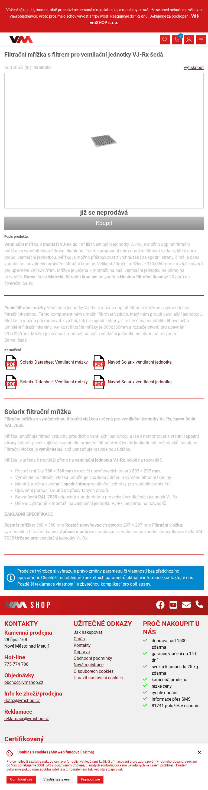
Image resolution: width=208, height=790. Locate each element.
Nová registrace (88, 664)
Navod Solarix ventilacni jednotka (140, 362)
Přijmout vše (90, 779)
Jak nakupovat (88, 632)
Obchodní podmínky (93, 658)
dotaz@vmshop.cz (22, 700)
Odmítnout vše (21, 779)
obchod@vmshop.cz (23, 682)
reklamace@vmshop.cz (26, 718)
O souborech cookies (93, 671)
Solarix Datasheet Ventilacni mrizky (54, 362)
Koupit (104, 223)
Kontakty (82, 645)
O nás (79, 638)
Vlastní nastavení (56, 779)
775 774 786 (16, 664)
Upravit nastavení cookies (98, 677)
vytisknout (194, 67)
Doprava (82, 651)
